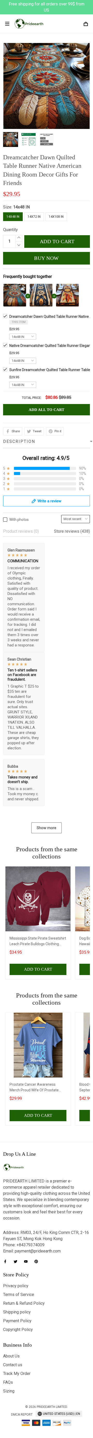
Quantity (10, 229)
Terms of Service (18, 1294)
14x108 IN (56, 216)
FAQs (8, 1382)
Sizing (8, 1391)
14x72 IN (34, 216)
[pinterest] (37, 1261)
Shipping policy (17, 1312)
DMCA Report (22, 1414)
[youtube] (27, 1261)
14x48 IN (21, 207)
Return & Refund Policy (24, 1303)
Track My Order (16, 1373)
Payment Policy (17, 1320)
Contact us (12, 1364)
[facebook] (6, 1261)
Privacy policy (15, 1285)
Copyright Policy (18, 1329)
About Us (11, 1356)
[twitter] (17, 1261)
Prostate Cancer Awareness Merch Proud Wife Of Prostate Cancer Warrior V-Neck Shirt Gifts (36, 1087)
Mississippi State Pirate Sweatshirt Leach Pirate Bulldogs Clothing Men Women (38, 941)
